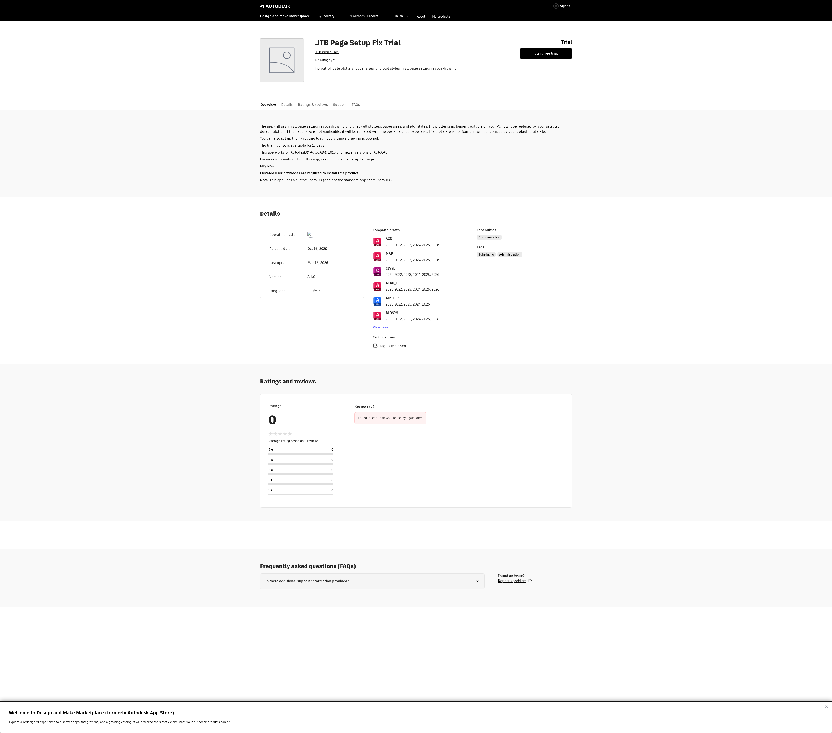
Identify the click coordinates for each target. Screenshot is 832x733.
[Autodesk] (275, 6)
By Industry (326, 16)
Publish (397, 16)
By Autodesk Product (363, 16)
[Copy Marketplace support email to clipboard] (530, 581)
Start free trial (546, 53)
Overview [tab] (268, 104)
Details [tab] (287, 104)
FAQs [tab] (356, 104)
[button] (372, 581)
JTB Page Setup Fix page (354, 159)
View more (380, 327)
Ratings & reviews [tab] (313, 104)
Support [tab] (339, 104)
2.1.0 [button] (311, 276)
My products (441, 16)
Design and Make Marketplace (285, 16)
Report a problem (512, 581)
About (421, 16)
